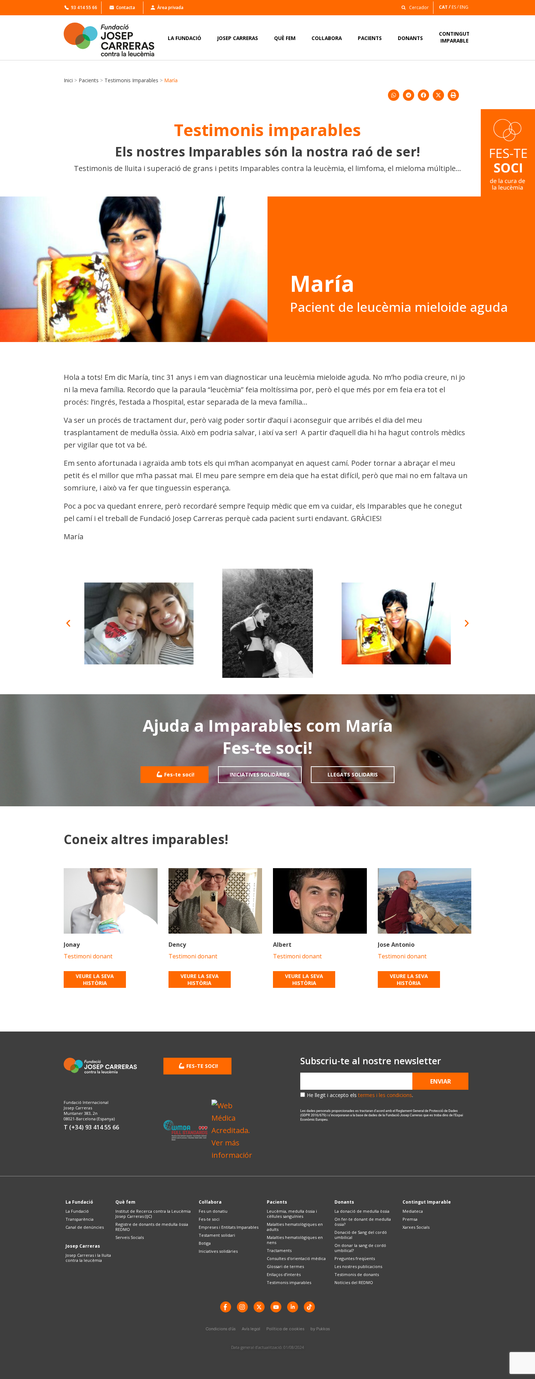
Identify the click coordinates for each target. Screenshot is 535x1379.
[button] (413, 7)
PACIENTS (370, 38)
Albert (282, 945)
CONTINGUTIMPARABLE (454, 37)
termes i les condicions (385, 1095)
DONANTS (410, 38)
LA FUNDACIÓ (184, 38)
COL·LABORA (327, 38)
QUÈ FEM (285, 38)
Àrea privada (170, 7)
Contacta (125, 7)
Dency (177, 945)
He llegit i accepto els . (360, 1095)
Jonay (72, 945)
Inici (68, 80)
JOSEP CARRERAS (237, 38)
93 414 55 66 (84, 7)
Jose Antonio (396, 945)
